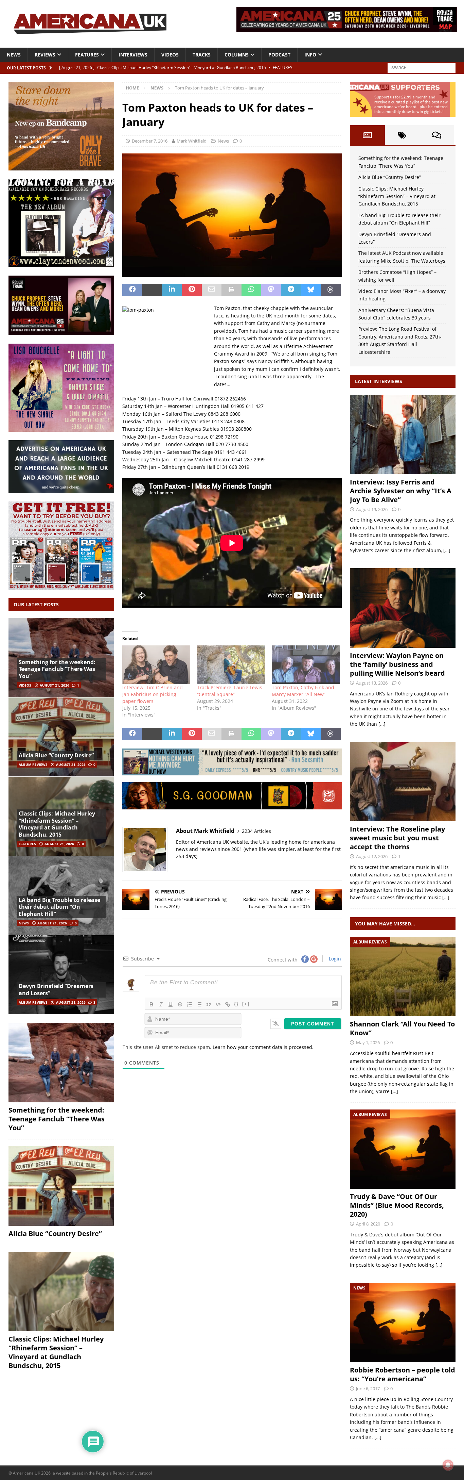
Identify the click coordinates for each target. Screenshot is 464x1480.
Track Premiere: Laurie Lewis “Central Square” (229, 690)
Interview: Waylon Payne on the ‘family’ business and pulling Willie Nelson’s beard (397, 664)
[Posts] (367, 135)
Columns (237, 54)
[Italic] (161, 1004)
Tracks (202, 54)
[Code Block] (218, 1004)
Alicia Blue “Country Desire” (56, 755)
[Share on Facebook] (132, 290)
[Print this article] (231, 290)
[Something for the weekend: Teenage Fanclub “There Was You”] (61, 1062)
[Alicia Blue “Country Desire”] (61, 736)
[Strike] (180, 1004)
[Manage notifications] (448, 1465)
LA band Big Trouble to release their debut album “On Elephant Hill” (59, 907)
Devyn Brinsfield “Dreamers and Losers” (56, 989)
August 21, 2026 (54, 685)
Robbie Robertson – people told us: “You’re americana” (402, 1374)
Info (310, 54)
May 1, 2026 (368, 1042)
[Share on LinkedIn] (172, 290)
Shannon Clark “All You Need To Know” (402, 1028)
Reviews (45, 54)
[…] (446, 550)
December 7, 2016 (149, 141)
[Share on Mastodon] (271, 290)
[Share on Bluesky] (311, 290)
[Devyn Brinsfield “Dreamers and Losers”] (61, 974)
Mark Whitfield (192, 141)
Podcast (279, 54)
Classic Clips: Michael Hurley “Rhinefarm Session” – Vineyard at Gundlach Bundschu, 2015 (57, 824)
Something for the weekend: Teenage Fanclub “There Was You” (57, 669)
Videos (170, 54)
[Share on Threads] (330, 290)
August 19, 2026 (372, 509)
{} (236, 1003)
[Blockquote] (208, 1004)
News (14, 54)
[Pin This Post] (192, 290)
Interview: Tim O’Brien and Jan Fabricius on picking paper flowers (152, 694)
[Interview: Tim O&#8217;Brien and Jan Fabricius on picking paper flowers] (156, 664)
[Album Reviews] (403, 976)
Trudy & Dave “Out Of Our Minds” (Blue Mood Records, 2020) (397, 1205)
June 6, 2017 (368, 1388)
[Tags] (402, 135)
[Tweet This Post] (152, 290)
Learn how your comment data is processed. (263, 1047)
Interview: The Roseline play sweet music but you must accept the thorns (397, 837)
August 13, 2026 (372, 683)
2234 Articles (256, 831)
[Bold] (151, 1004)
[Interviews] (403, 434)
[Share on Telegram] (291, 290)
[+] (246, 1003)
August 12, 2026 (372, 856)
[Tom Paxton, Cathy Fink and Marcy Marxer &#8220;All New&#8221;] (306, 664)
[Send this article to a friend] (211, 290)
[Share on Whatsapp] (251, 290)
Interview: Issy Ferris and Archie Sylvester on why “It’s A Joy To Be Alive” (400, 490)
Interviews (133, 54)
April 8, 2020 (368, 1224)
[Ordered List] (189, 1004)
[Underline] (170, 1004)
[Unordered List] (199, 1004)
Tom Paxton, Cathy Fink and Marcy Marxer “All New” (303, 690)
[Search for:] (422, 67)
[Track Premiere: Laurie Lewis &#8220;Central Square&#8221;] (231, 664)
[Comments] (437, 135)
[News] (403, 1322)
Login (334, 958)
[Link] (227, 1004)
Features (87, 54)
